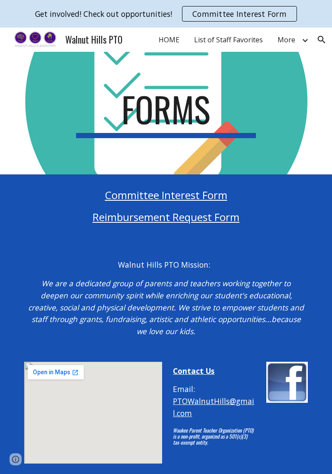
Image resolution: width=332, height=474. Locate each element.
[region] (166, 14)
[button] (321, 39)
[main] (166, 113)
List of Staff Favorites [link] (228, 39)
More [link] (286, 39)
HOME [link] (169, 39)
